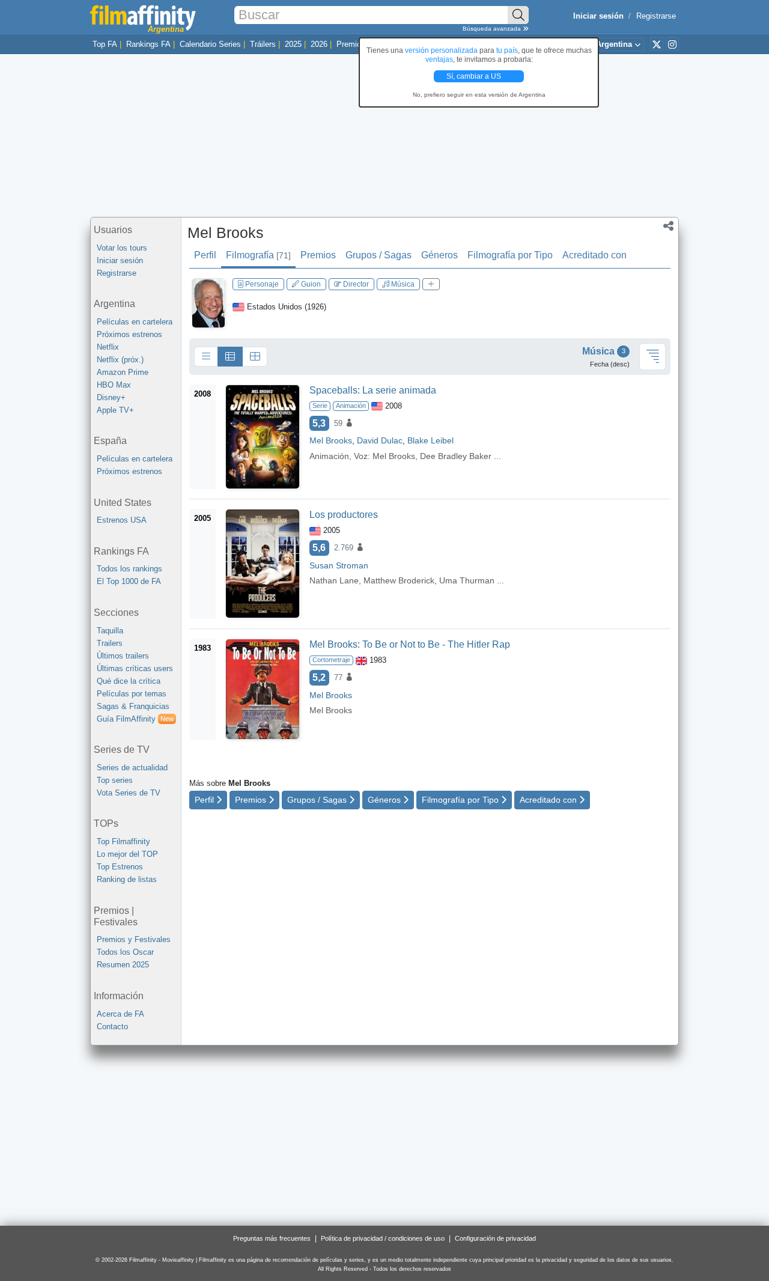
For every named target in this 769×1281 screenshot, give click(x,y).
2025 (293, 44)
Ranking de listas (127, 879)
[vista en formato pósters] (254, 357)
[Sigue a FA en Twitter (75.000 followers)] (656, 43)
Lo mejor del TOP (127, 854)
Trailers (110, 643)
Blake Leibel (430, 440)
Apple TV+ (115, 410)
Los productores (343, 515)
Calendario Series (210, 44)
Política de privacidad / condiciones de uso (383, 1238)
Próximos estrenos (129, 334)
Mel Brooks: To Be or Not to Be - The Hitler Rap (409, 644)
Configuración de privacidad (495, 1238)
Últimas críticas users (135, 668)
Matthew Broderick (398, 580)
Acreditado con (594, 255)
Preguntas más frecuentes (272, 1238)
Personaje (261, 284)
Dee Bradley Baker (455, 456)
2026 (319, 44)
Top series (115, 780)
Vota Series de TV (128, 792)
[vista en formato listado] (230, 357)
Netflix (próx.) (120, 359)
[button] (668, 227)
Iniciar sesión (120, 260)
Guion (310, 284)
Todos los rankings (129, 568)
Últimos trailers (123, 655)
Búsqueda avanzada (493, 28)
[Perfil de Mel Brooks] (208, 302)
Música (402, 284)
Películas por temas (131, 693)
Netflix (108, 346)
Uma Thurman (466, 580)
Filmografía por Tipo (510, 255)
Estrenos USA (122, 520)
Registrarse (656, 15)
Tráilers (263, 44)
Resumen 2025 (123, 964)
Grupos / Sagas (378, 255)
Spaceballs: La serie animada (372, 390)
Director (355, 284)
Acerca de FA (120, 1013)
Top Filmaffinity (123, 841)
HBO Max (114, 384)
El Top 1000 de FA (129, 581)
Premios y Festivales (134, 939)
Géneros (439, 255)
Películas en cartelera (134, 321)
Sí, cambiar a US (474, 76)
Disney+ (111, 397)
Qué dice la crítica (128, 681)
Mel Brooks (225, 232)
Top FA (105, 44)
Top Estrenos (120, 866)
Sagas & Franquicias (133, 706)
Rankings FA (148, 44)
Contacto (112, 1026)
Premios (350, 44)
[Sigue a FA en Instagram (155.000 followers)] (672, 43)
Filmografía (258, 255)
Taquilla (110, 630)
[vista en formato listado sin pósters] (206, 357)
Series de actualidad (132, 767)
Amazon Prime (122, 372)
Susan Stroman (338, 565)
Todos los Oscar (125, 952)
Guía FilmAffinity (135, 718)
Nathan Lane (334, 580)
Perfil (205, 255)
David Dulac (380, 440)
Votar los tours (122, 247)
